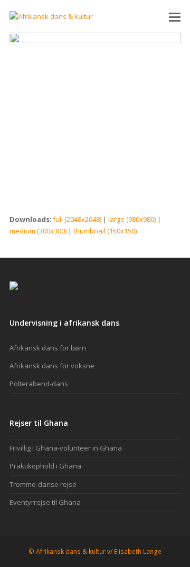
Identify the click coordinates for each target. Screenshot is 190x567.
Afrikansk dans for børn (48, 348)
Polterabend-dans (39, 383)
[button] (174, 16)
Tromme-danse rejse (43, 484)
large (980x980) (132, 219)
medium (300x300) (38, 231)
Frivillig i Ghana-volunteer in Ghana (66, 448)
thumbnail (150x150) (105, 231)
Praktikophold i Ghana (45, 466)
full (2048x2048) (77, 219)
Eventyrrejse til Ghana (45, 502)
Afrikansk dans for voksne (52, 365)
